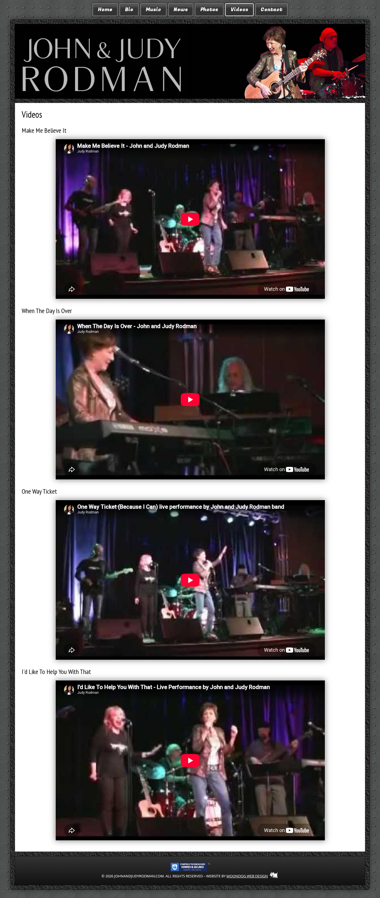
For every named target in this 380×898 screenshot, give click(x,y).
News (181, 9)
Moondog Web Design (247, 876)
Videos (239, 9)
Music (153, 9)
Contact (271, 9)
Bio (129, 9)
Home (105, 9)
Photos (209, 9)
